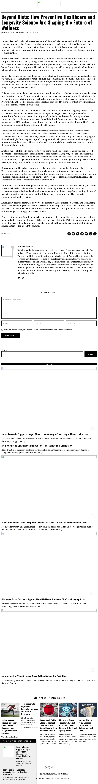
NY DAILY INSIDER (8, 33)
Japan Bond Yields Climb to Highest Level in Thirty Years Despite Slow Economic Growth (44, 522)
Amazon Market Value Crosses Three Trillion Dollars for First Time (34, 676)
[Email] (95, 233)
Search (4, 350)
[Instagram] (22, 277)
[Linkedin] (86, 233)
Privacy (57, 779)
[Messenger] (73, 233)
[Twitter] (77, 233)
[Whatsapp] (90, 233)
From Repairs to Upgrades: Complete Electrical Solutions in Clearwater (36, 445)
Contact (41, 779)
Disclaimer (49, 779)
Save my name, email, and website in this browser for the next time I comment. (38, 330)
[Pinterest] (82, 233)
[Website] (26, 277)
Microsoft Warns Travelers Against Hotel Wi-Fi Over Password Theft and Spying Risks (43, 599)
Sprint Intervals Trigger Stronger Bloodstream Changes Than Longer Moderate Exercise (45, 434)
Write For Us (65, 779)
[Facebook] (69, 233)
